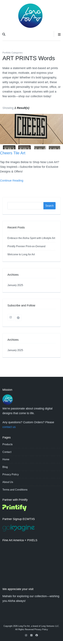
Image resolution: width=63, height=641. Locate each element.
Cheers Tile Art (12, 153)
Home (5, 459)
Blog (5, 467)
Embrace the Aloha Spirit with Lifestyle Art (31, 238)
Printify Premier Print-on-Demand (26, 246)
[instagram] (10, 317)
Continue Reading (11, 180)
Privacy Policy (10, 474)
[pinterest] (18, 318)
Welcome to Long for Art (21, 254)
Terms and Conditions (14, 489)
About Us (7, 482)
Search (49, 205)
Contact (6, 452)
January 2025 (15, 285)
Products (7, 444)
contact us (9, 427)
